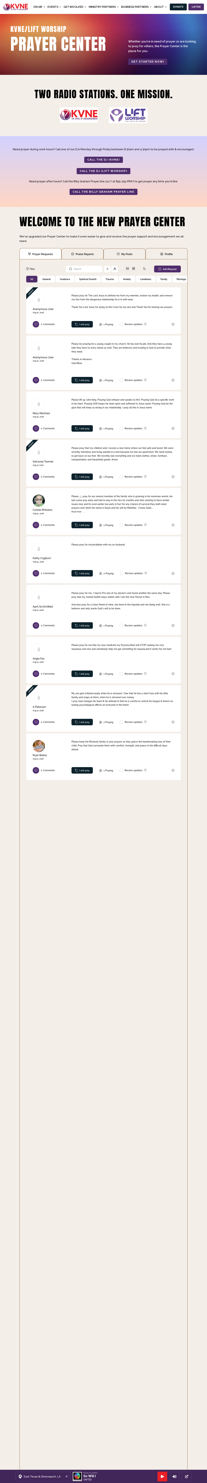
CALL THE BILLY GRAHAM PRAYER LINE (103, 191)
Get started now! (147, 61)
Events (53, 6)
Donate (178, 6)
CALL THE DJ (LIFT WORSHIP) (103, 171)
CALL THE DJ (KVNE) (103, 159)
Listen (196, 6)
